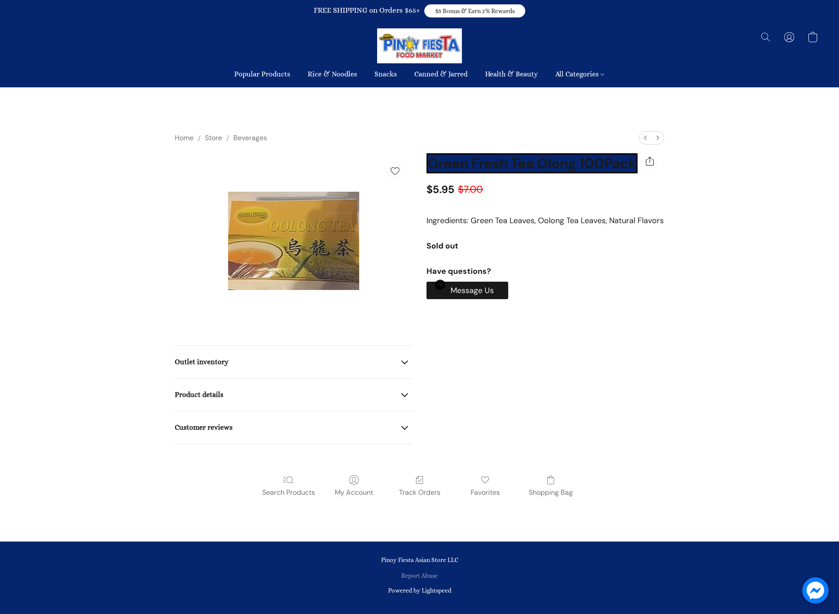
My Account (354, 492)
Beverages (250, 137)
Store (213, 137)
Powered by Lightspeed (419, 590)
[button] (474, 10)
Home (184, 137)
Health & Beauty (511, 74)
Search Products (288, 492)
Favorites (485, 492)
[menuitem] (645, 137)
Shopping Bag (551, 492)
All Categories (577, 74)
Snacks (385, 74)
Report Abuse (419, 575)
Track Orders (419, 492)
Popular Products (262, 74)
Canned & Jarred (441, 74)
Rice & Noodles (332, 74)
